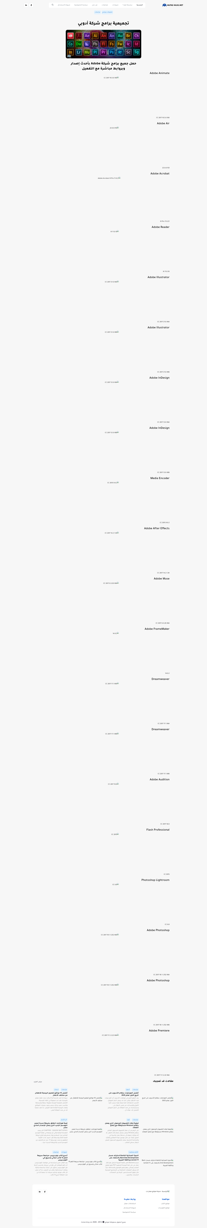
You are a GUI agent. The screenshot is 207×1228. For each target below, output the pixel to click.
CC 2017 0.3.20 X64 (162, 623)
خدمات (56, 1090)
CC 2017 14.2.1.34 (163, 573)
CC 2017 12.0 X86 (163, 473)
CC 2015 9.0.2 (164, 523)
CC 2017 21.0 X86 (163, 372)
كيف (128, 1120)
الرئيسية (140, 5)
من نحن (94, 5)
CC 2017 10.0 (164, 824)
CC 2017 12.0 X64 (163, 422)
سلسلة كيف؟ (127, 5)
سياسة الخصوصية (81, 5)
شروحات (115, 5)
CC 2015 (166, 874)
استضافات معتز (130, 1204)
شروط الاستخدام (64, 5)
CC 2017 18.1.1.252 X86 (161, 1025)
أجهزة (128, 1090)
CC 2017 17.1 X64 (163, 724)
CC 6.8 (167, 925)
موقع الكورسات (163, 1208)
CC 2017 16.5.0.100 (162, 118)
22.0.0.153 (165, 168)
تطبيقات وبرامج (107, 12)
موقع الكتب (165, 1204)
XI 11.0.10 (166, 272)
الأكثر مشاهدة (133, 1152)
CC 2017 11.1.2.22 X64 (161, 1075)
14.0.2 (167, 673)
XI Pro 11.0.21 (164, 221)
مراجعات (105, 5)
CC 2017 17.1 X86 (163, 774)
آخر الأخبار (64, 1120)
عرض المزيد (38, 1082)
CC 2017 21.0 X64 (163, 322)
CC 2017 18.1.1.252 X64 (161, 975)
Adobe (95, 64)
